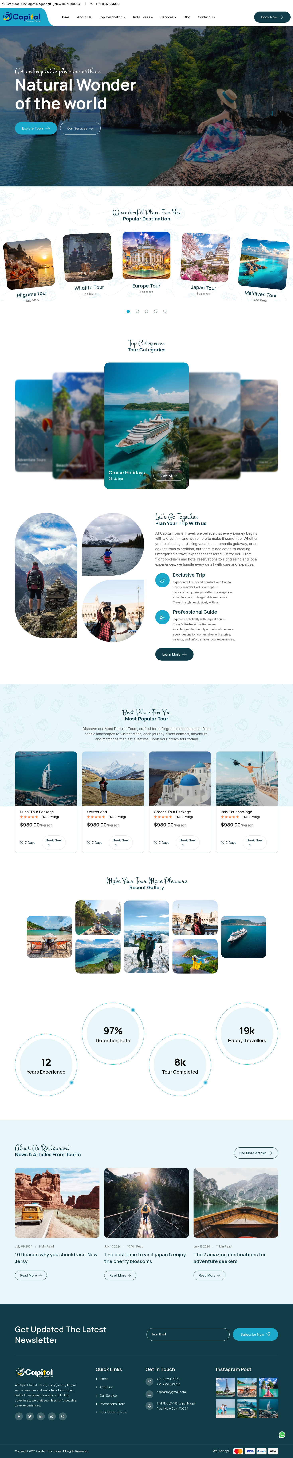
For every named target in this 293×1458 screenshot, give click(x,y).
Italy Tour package (236, 811)
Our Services (77, 128)
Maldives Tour (260, 294)
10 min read (46, 1246)
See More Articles (252, 1153)
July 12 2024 (112, 1246)
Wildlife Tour (89, 288)
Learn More (171, 654)
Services (166, 17)
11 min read (134, 1246)
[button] (128, 311)
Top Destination (111, 17)
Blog (187, 17)
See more (33, 300)
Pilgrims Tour (32, 294)
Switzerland (97, 811)
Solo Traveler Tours (190, 465)
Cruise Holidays (71, 465)
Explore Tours (33, 128)
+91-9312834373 (168, 1379)
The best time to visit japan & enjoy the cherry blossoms (55, 1257)
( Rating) (50, 817)
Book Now (269, 17)
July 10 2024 (23, 1246)
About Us (84, 17)
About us (106, 1387)
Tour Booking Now (113, 1412)
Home (65, 17)
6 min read (224, 1246)
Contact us (206, 17)
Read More (28, 1275)
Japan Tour (204, 287)
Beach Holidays (31, 459)
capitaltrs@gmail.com (171, 1392)
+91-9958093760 (168, 1384)
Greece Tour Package (172, 811)
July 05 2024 (202, 1246)
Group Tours (124, 472)
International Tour (112, 1404)
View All (164, 476)
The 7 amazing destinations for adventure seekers (140, 1257)
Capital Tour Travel (48, 1451)
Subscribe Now (252, 1334)
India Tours (141, 17)
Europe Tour (146, 285)
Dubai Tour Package (37, 811)
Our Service (108, 1396)
